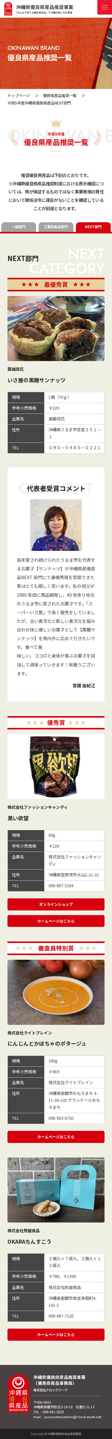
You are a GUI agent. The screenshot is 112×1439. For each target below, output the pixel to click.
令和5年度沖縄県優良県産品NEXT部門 (39, 103)
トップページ (18, 95)
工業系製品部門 (56, 226)
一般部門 (19, 226)
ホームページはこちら (56, 920)
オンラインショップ (56, 904)
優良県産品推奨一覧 (60, 95)
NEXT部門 (93, 226)
